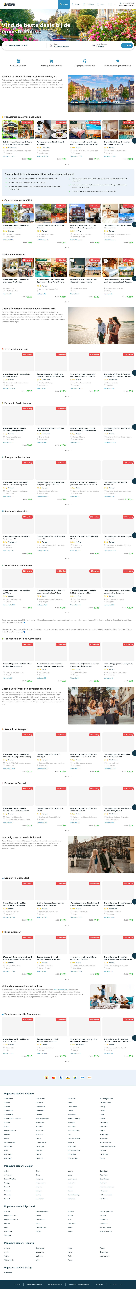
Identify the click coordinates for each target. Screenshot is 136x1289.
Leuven (70, 1171)
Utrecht (102, 1119)
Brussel (7, 1187)
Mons (70, 1187)
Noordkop (71, 1126)
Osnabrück (103, 1223)
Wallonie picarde (106, 1195)
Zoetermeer (104, 1154)
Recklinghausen (105, 1227)
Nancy (70, 1252)
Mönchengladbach (106, 1211)
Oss (69, 1134)
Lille (37, 1260)
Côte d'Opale (9, 1260)
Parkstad (71, 1142)
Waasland (103, 1191)
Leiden (70, 1111)
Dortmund (8, 1231)
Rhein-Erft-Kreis (106, 1231)
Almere (7, 1107)
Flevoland (39, 1130)
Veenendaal (104, 1126)
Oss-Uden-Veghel (74, 1138)
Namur (70, 1191)
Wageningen (104, 1134)
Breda (6, 1138)
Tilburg (102, 1107)
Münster (103, 1215)
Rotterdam (72, 1154)
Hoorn (70, 1103)
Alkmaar (7, 1103)
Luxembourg (72, 1179)
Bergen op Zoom (10, 1130)
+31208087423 (115, 1285)
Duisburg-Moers (42, 1211)
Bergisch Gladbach (11, 1219)
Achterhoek (8, 1099)
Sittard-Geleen (105, 1103)
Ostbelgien (104, 1171)
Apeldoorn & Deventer (12, 1119)
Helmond (39, 1158)
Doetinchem (40, 1107)
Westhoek (103, 1199)
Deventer (39, 1103)
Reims (70, 1260)
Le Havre (39, 1256)
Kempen (39, 1191)
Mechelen (71, 1183)
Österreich (8, 1273)
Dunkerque (40, 1248)
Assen (6, 1126)
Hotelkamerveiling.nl (61, 990)
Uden (102, 1115)
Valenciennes (104, 1256)
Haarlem (39, 1150)
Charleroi (7, 1195)
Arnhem (7, 1122)
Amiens (7, 1248)
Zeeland (103, 1150)
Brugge (7, 1183)
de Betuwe (8, 1146)
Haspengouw (41, 1183)
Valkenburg (104, 1122)
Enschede (39, 1126)
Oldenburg (104, 1219)
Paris (70, 1256)
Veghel (102, 1130)
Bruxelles (7, 1191)
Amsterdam (8, 1115)
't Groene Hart (41, 1142)
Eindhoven (40, 1122)
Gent (38, 1175)
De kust (7, 1199)
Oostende (71, 1199)
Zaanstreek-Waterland (108, 1146)
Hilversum (71, 1099)
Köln (69, 1219)
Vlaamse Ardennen (107, 1187)
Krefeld (70, 1215)
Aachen (7, 1211)
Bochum (7, 1223)
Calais (6, 1256)
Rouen (102, 1248)
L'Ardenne (40, 1199)
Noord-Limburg (73, 1130)
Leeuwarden (72, 1107)
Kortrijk (38, 1195)
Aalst (6, 1171)
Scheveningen (73, 1158)
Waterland (104, 1138)
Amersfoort (8, 1111)
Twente (102, 1111)
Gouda (38, 1138)
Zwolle (102, 1158)
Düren (38, 1215)
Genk (38, 1171)
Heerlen (39, 1154)
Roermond (72, 1146)
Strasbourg (104, 1252)
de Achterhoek (9, 1142)
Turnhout (103, 1183)
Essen (38, 1223)
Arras (6, 1252)
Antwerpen (8, 1175)
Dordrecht (39, 1111)
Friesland (39, 1134)
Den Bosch (8, 1154)
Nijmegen (71, 1122)
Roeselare (103, 1175)
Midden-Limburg (74, 1119)
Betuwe (7, 1134)
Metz (70, 1248)
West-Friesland (105, 1142)
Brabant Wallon (10, 1179)
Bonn (6, 1227)
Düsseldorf (40, 1219)
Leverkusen (72, 1223)
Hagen (38, 1231)
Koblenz (71, 1211)
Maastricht (72, 1115)
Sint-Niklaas (104, 1179)
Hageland (39, 1179)
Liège (70, 1175)
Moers (70, 1227)
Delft (6, 1150)
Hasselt (39, 1187)
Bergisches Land (10, 1215)
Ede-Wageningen (42, 1119)
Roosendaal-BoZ (74, 1150)
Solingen (7, 1235)
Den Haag (7, 1158)
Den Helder (40, 1099)
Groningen (40, 1146)
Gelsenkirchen (41, 1227)
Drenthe (39, 1115)
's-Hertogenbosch (106, 1099)
